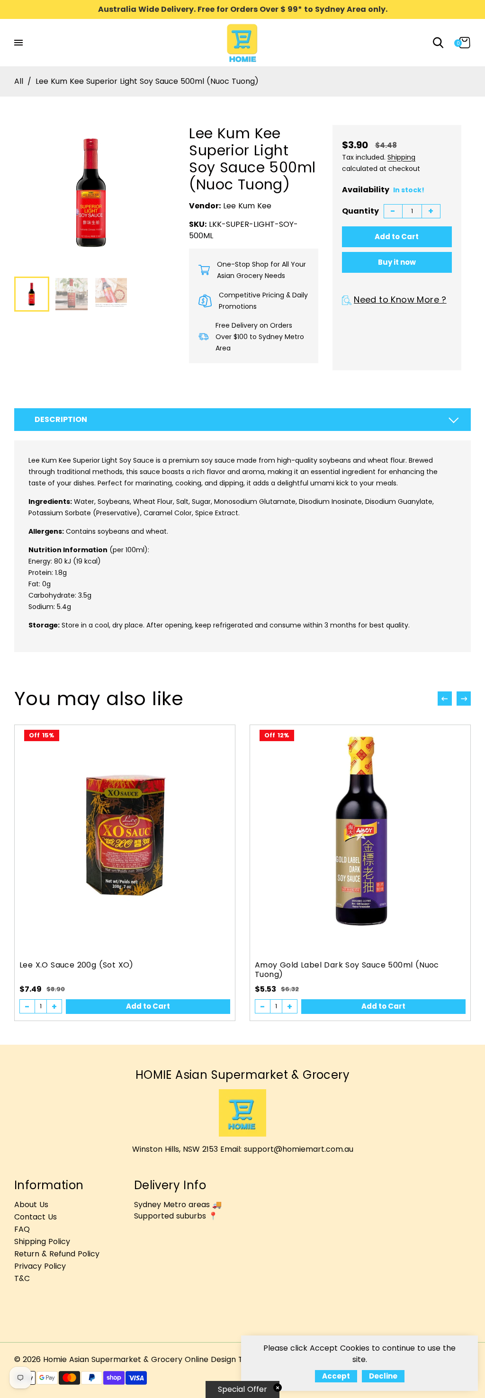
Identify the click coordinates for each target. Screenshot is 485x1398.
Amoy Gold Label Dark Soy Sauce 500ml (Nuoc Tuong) (347, 969)
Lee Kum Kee (247, 205)
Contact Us (35, 1216)
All (18, 81)
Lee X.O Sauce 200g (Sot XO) (76, 964)
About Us (31, 1204)
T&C (22, 1278)
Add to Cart (148, 1006)
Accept (336, 1376)
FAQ (22, 1229)
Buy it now (397, 262)
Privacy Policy (40, 1266)
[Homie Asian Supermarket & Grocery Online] (242, 41)
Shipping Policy (42, 1241)
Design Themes (240, 1359)
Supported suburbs (170, 1215)
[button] (464, 698)
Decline (383, 1376)
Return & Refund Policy (56, 1253)
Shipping (401, 157)
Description (61, 419)
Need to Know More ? (400, 299)
